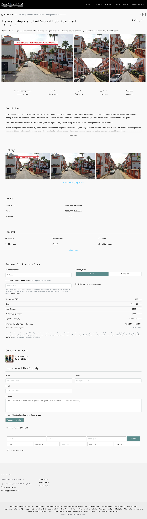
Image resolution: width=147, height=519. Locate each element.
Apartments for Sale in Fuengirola (100, 506)
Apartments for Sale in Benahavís (22, 506)
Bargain (11, 239)
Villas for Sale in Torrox (92, 511)
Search (133, 439)
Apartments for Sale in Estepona (75, 506)
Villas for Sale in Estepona (37, 511)
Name (8, 376)
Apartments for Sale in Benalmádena (49, 506)
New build (125, 274)
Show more (73, 250)
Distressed (12, 244)
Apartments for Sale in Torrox (58, 509)
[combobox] (26, 438)
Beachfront (58, 239)
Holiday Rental (122, 4)
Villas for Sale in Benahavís (133, 509)
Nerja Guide (137, 4)
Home (6, 15)
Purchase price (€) (13, 270)
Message (9, 396)
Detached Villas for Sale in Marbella (84, 509)
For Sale (109, 4)
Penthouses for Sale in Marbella (110, 509)
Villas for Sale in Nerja (74, 511)
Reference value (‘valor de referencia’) (28, 281)
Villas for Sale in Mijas (56, 511)
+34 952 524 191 (23, 359)
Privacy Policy (44, 482)
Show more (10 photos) (73, 182)
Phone (77, 376)
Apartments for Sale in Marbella (125, 506)
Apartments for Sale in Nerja (36, 509)
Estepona (13, 15)
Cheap (103, 239)
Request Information (14, 420)
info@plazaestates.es (11, 491)
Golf (56, 244)
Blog (88, 4)
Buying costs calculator (110, 511)
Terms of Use (36, 415)
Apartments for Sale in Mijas (14, 509)
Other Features (16, 450)
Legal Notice (43, 479)
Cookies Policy (44, 486)
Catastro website (15, 293)
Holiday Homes (106, 244)
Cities (97, 4)
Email (8, 386)
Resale (92, 274)
